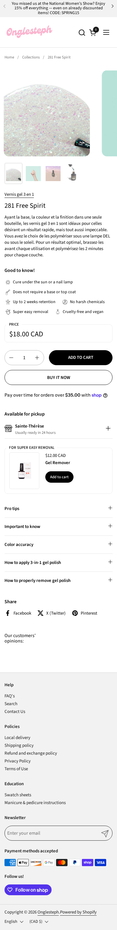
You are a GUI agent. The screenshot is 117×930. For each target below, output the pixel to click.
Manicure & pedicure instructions (35, 803)
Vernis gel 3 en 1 (19, 194)
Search (10, 704)
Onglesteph (48, 912)
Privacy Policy (17, 761)
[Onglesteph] (29, 32)
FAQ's (9, 696)
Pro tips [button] (11, 508)
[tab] (108, 429)
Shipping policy (19, 745)
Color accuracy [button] (18, 544)
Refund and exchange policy (30, 753)
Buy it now (58, 377)
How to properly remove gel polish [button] (37, 580)
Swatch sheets (17, 795)
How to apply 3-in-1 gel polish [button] (32, 562)
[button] (82, 32)
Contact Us (14, 711)
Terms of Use (16, 769)
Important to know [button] (22, 526)
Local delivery (17, 738)
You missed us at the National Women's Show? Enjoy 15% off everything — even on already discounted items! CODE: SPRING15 (58, 8)
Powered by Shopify (78, 912)
